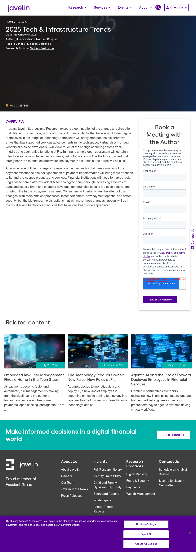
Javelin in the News (74, 489)
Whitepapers (102, 500)
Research (22, 21)
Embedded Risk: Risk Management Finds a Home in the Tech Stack (34, 377)
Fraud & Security (137, 481)
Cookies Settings (146, 524)
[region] (98, 534)
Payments (133, 487)
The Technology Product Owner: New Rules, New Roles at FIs (96, 377)
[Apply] (177, 14)
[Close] (190, 533)
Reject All (145, 534)
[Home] (18, 8)
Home (10, 21)
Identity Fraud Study (107, 476)
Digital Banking (136, 474)
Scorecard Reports (106, 494)
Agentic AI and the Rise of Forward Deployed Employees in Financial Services (161, 379)
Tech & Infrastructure (42, 48)
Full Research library (108, 469)
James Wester (27, 38)
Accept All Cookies (146, 544)
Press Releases (71, 496)
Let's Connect (173, 434)
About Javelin (70, 469)
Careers (66, 476)
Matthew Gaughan (47, 38)
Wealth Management (140, 494)
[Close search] (187, 14)
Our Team (67, 482)
